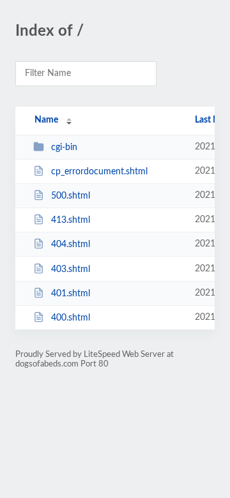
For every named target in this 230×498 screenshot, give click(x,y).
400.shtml (70, 317)
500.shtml (70, 196)
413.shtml (70, 220)
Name (46, 120)
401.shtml (70, 293)
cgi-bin (64, 147)
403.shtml (70, 269)
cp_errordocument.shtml (99, 171)
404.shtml (70, 244)
